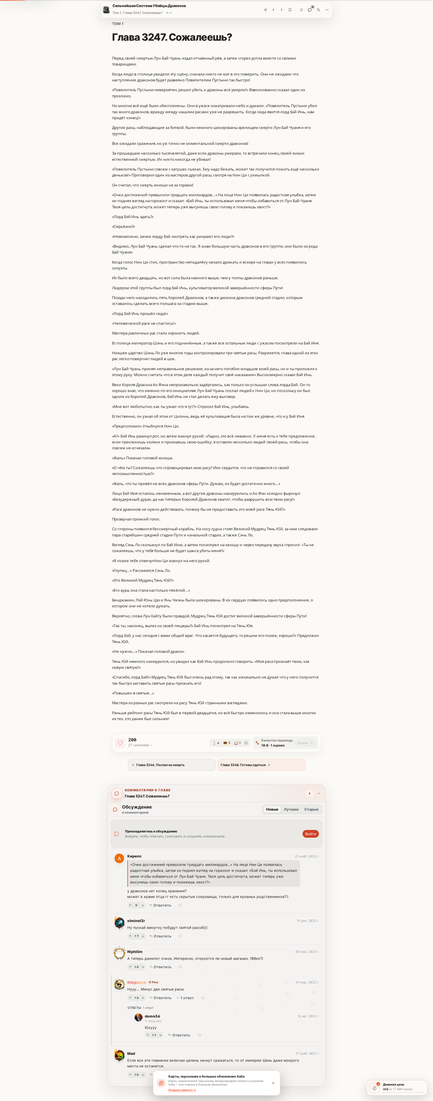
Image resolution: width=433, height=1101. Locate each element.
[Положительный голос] (130, 905)
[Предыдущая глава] (273, 10)
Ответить (162, 905)
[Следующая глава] (281, 10)
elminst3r (136, 920)
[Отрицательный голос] (143, 905)
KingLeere (136, 982)
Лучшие (291, 809)
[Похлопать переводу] (120, 743)
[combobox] (305, 743)
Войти (310, 834)
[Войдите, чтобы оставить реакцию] (246, 743)
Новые (272, 809)
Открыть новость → (182, 1090)
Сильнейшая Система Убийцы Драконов (149, 5)
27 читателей (138, 745)
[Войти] (265, 9)
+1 (136, 936)
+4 (136, 967)
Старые (311, 809)
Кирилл (134, 856)
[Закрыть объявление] (273, 1083)
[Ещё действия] (327, 10)
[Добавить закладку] (290, 9)
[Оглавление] (301, 9)
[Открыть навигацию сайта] (106, 10)
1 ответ (187, 997)
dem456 (152, 1016)
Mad (131, 1053)
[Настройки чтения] (318, 9)
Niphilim (135, 951)
